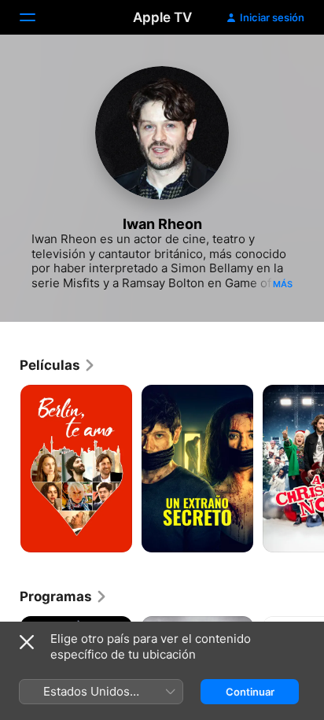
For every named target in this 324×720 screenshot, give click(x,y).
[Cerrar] (27, 642)
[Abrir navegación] (37, 17)
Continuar (250, 691)
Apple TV (162, 17)
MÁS (283, 284)
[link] (58, 365)
